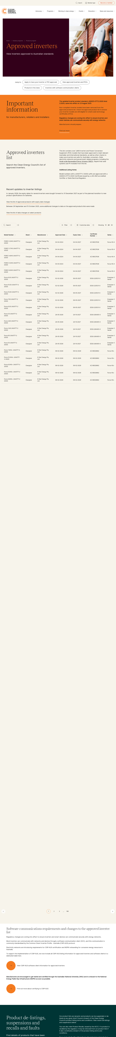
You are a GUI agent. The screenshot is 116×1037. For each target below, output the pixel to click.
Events (81, 11)
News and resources (106, 11)
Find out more (64, 131)
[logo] (8, 11)
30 (112, 225)
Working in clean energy (66, 11)
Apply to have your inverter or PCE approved (41, 82)
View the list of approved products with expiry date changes (28, 202)
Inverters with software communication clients (62, 88)
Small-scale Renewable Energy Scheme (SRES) (76, 161)
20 (109, 225)
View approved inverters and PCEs (75, 82)
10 (105, 225)
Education (91, 11)
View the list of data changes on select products (23, 213)
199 (67, 911)
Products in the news (32, 88)
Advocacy (38, 11)
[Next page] (113, 911)
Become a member (106, 3)
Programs (50, 11)
